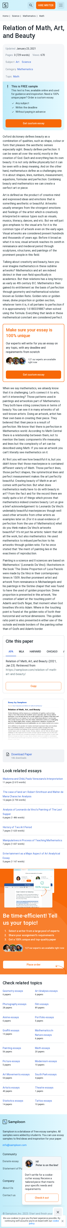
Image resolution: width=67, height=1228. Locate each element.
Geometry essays (13, 991)
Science (16, 16)
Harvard (35, 651)
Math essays (42, 1048)
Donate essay (11, 1161)
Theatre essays (44, 1087)
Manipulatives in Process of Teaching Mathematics (32, 840)
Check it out (42, 1197)
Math (41, 16)
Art (17, 62)
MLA (21, 651)
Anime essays (11, 1017)
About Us (8, 1188)
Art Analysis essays (46, 991)
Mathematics (30, 16)
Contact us (9, 1195)
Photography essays (14, 1004)
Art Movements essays (16, 1074)
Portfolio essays (44, 1017)
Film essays (42, 1004)
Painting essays (12, 1048)
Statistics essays (13, 1100)
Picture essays (11, 1061)
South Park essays (46, 1074)
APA (11, 651)
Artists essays (11, 1087)
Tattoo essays (43, 1100)
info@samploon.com (15, 1145)
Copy (33, 686)
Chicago (52, 651)
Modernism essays (46, 1061)
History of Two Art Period (17, 827)
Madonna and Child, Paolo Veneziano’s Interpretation (33, 778)
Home (6, 16)
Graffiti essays (11, 1030)
